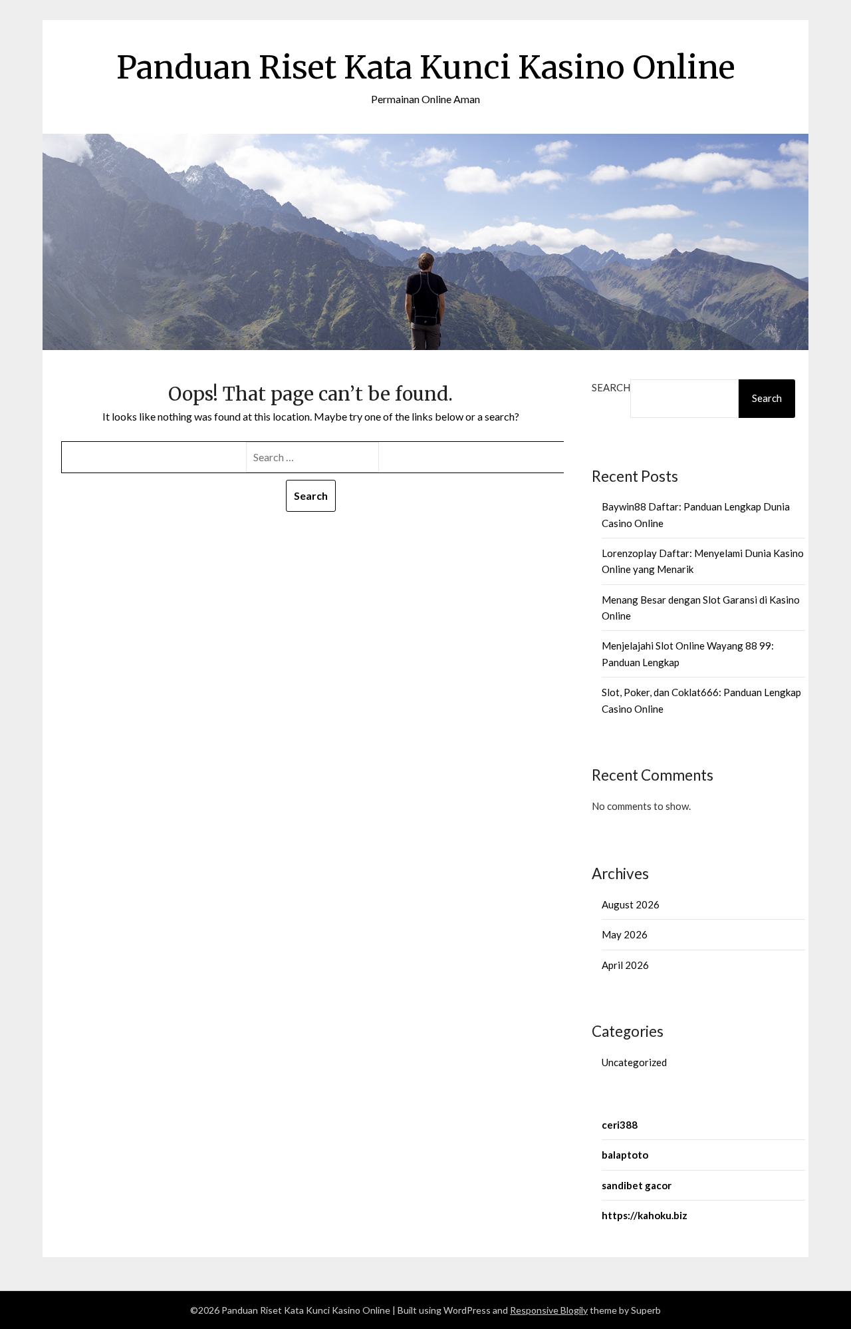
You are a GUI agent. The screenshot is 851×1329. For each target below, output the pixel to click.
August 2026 (631, 904)
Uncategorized (634, 1062)
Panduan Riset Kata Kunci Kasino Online (425, 67)
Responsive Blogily (549, 1310)
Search (611, 387)
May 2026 (625, 934)
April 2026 (625, 965)
